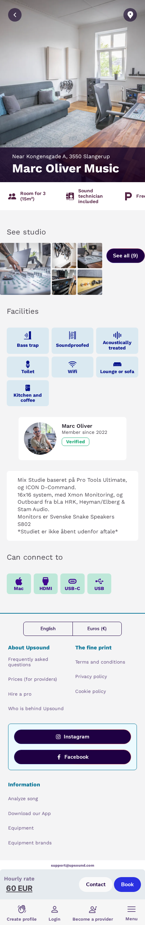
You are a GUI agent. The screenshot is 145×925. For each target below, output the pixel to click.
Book (127, 884)
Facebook (76, 757)
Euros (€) (97, 628)
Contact (96, 884)
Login (54, 919)
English (48, 628)
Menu (131, 918)
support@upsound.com (72, 865)
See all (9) (125, 255)
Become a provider (92, 919)
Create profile (22, 919)
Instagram (76, 736)
